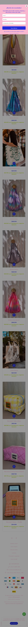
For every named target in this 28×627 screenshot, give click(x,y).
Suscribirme (14, 28)
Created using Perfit (14, 33)
